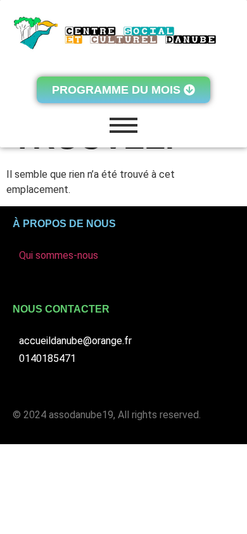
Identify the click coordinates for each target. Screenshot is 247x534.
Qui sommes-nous (58, 255)
